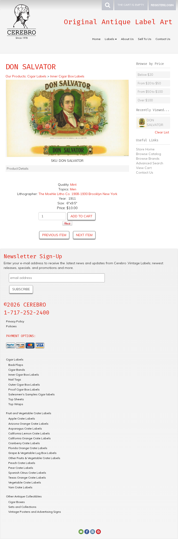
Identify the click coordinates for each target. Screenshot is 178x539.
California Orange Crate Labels (29, 438)
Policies (11, 326)
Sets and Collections (22, 507)
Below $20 (145, 74)
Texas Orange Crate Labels (27, 477)
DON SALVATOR (155, 122)
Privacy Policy (15, 321)
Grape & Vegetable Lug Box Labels (32, 453)
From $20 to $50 (149, 83)
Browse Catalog (148, 154)
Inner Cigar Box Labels (23, 374)
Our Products (16, 76)
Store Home (145, 149)
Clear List (162, 132)
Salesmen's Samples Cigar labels (31, 394)
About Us (127, 39)
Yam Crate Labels (20, 487)
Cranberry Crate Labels (24, 443)
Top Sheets (16, 399)
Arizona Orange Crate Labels (28, 423)
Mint (73, 184)
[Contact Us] (81, 531)
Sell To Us (144, 39)
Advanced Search (149, 163)
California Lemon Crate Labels (29, 433)
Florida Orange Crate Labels (27, 448)
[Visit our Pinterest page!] (98, 531)
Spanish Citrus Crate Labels (27, 472)
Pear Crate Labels (20, 468)
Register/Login (162, 5)
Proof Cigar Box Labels (24, 389)
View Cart (144, 168)
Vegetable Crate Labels (24, 482)
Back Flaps (15, 365)
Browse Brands (147, 158)
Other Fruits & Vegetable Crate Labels (34, 458)
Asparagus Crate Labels (25, 428)
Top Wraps (15, 404)
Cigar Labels (14, 359)
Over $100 (145, 100)
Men (73, 189)
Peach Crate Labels (21, 463)
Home (96, 39)
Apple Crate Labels (21, 418)
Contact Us (163, 39)
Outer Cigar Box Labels (24, 384)
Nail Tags (14, 379)
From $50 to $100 (150, 91)
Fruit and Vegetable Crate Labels (28, 413)
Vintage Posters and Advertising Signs (34, 511)
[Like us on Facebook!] (86, 531)
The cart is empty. (131, 5)
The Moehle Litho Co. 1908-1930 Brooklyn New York (77, 194)
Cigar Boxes (16, 502)
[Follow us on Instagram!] (92, 531)
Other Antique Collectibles (24, 496)
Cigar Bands (16, 369)
